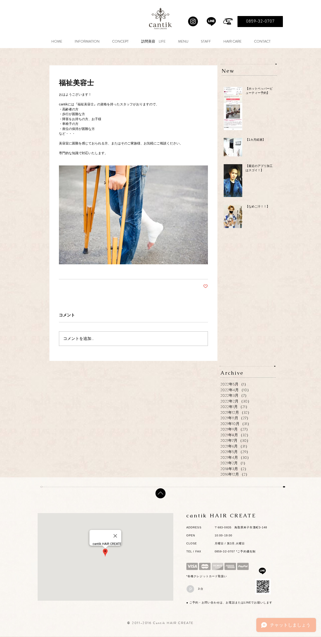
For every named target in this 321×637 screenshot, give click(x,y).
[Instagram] (193, 21)
